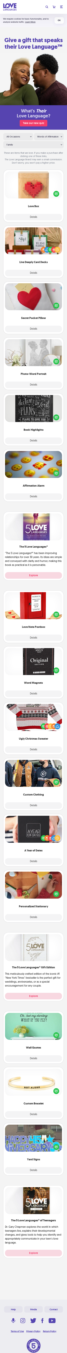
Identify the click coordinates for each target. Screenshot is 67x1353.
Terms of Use (17, 1331)
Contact (54, 1309)
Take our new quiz (33, 123)
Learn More (30, 22)
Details (33, 217)
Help (13, 1309)
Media (33, 1309)
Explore (33, 575)
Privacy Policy (33, 1331)
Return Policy (49, 1331)
